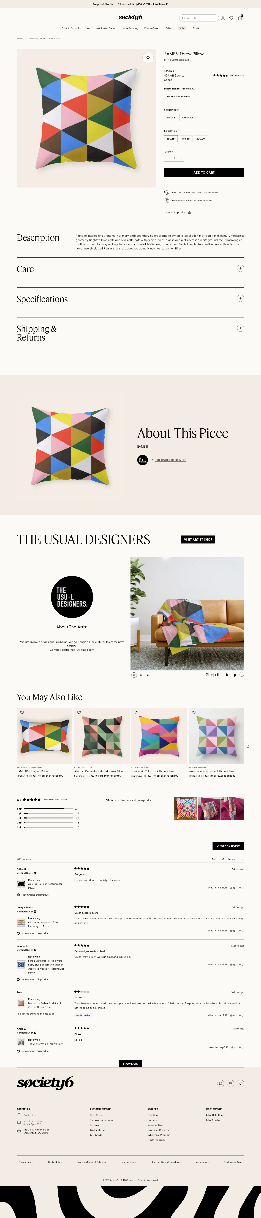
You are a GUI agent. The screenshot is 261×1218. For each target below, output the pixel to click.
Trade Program (156, 1139)
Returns (94, 1125)
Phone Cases (151, 28)
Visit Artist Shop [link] (198, 539)
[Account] (223, 18)
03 (148, 675)
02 (141, 675)
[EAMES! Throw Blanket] (187, 613)
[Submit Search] (184, 18)
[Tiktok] (240, 1083)
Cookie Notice (55, 1161)
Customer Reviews (158, 1130)
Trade (196, 28)
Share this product (175, 212)
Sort (214, 859)
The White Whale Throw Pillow (45, 1043)
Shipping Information (102, 1120)
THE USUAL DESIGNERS (178, 60)
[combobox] (199, 17)
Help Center (97, 1115)
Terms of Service (129, 1161)
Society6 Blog (155, 1125)
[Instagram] (220, 1083)
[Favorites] (231, 18)
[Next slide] (248, 746)
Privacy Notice (26, 1161)
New (87, 28)
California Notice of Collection (92, 1161)
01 (134, 675)
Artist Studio (213, 1120)
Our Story (153, 1115)
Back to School (70, 28)
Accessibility (202, 1161)
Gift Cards (96, 1135)
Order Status (97, 1130)
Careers (152, 1120)
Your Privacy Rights (233, 1161)
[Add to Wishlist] (22, 712)
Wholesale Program (159, 1135)
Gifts (168, 28)
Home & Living (130, 28)
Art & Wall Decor (106, 28)
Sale (181, 28)
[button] (228, 75)
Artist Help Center (216, 1115)
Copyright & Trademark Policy (166, 1161)
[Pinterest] (230, 1083)
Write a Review (232, 847)
